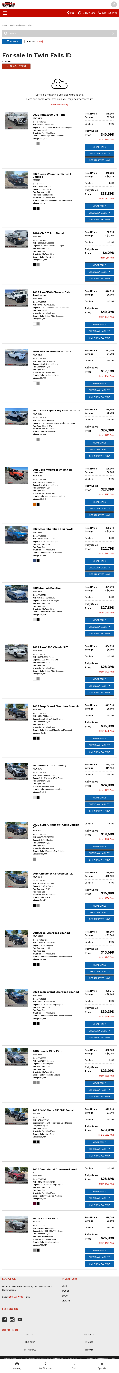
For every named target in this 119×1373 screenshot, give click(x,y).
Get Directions (9, 1290)
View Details (99, 147)
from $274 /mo (106, 376)
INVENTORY (30, 1342)
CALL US (30, 1334)
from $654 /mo (106, 898)
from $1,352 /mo (106, 1135)
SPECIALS (89, 1350)
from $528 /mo (106, 1016)
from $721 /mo (106, 317)
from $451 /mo (106, 1243)
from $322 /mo (106, 839)
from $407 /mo (106, 790)
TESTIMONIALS (29, 1350)
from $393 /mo (106, 494)
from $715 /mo (106, 139)
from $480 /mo (106, 612)
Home (5, 25)
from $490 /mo (106, 671)
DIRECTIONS (89, 1334)
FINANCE (89, 1342)
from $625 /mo (106, 731)
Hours (27, 1297)
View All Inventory (59, 104)
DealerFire (56, 1358)
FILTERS (14, 41)
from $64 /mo (107, 257)
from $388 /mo (106, 1075)
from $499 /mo (106, 1184)
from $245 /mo (106, 957)
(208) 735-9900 (15, 1297)
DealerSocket (75, 1358)
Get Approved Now (99, 160)
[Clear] (40, 41)
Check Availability (99, 153)
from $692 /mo (106, 198)
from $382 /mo (106, 553)
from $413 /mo (106, 435)
